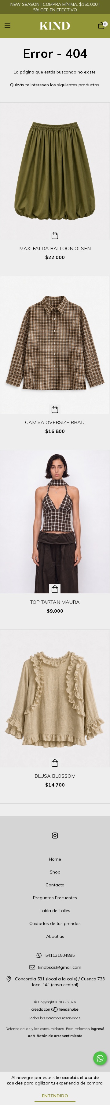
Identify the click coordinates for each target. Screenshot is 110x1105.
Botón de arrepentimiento (59, 1035)
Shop (55, 872)
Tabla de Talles (55, 910)
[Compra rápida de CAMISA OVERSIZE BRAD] (55, 409)
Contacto (55, 885)
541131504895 (60, 955)
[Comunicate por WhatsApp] (100, 1058)
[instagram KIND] (55, 835)
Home (55, 859)
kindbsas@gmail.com (59, 967)
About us (55, 936)
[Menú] (11, 25)
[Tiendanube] (55, 1011)
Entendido (55, 1096)
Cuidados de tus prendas (55, 923)
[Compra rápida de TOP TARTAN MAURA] (55, 588)
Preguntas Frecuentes (55, 897)
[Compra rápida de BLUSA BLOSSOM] (55, 762)
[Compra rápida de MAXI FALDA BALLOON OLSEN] (55, 235)
